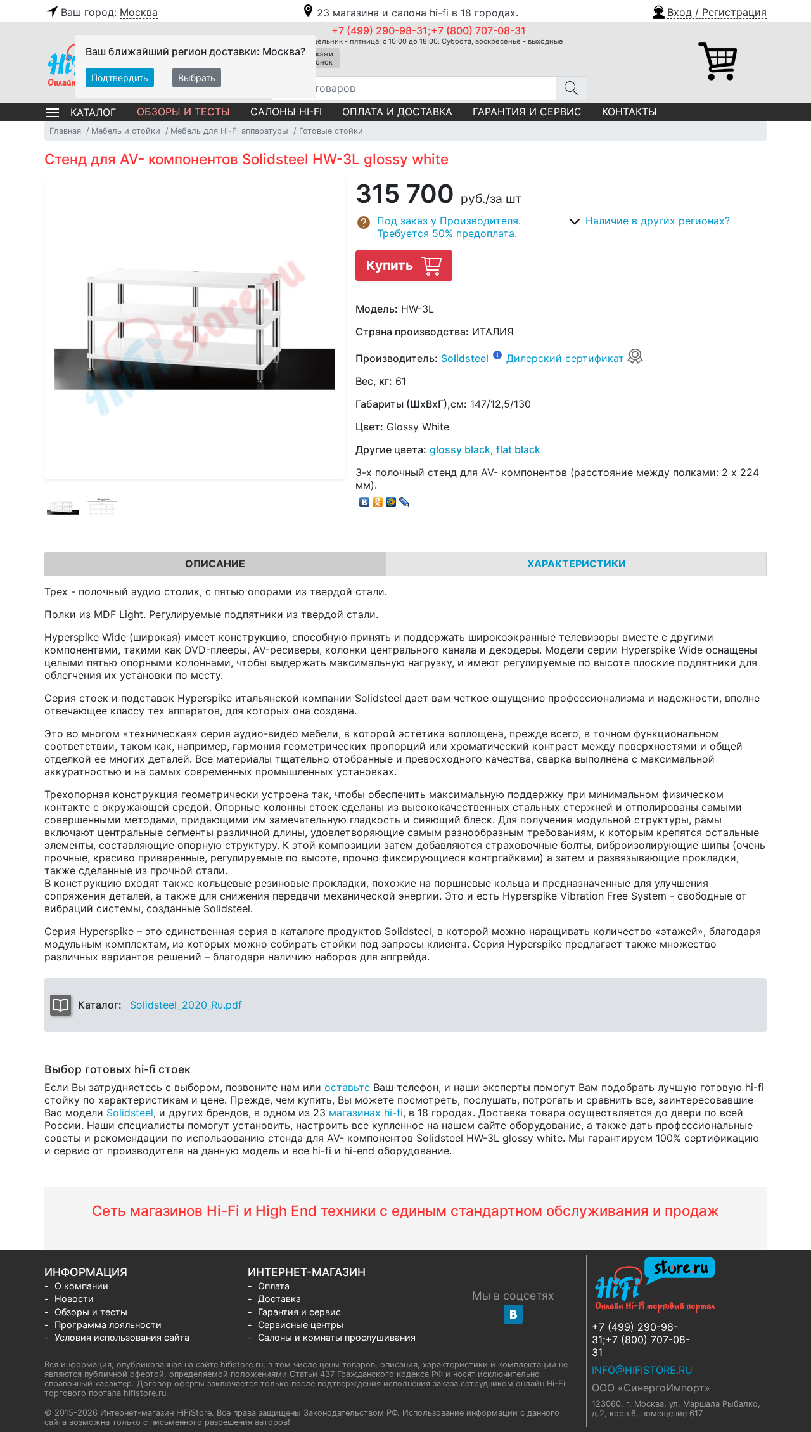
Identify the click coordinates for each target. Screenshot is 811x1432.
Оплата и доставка (397, 111)
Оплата (274, 1285)
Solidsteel (465, 358)
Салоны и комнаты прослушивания (337, 1337)
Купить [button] (391, 265)
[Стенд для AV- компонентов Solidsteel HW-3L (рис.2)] (102, 508)
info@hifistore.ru (642, 1370)
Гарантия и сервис (527, 111)
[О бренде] (497, 354)
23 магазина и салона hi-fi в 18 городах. (417, 12)
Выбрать (196, 77)
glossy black (460, 449)
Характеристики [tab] (576, 563)
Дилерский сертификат (566, 358)
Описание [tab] (215, 563)
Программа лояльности (108, 1324)
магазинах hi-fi (366, 1112)
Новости (74, 1298)
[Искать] (571, 88)
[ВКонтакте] (364, 499)
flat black (518, 449)
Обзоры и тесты (183, 111)
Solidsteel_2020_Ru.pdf (186, 1004)
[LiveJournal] (404, 499)
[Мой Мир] (391, 499)
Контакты (629, 111)
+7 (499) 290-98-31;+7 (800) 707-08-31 (428, 30)
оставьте (347, 1087)
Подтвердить (119, 77)
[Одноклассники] (378, 499)
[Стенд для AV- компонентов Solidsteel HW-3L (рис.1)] (63, 508)
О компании (81, 1285)
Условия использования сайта (121, 1337)
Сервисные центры (300, 1324)
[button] (709, 11)
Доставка (279, 1298)
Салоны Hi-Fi (286, 111)
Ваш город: (109, 12)
